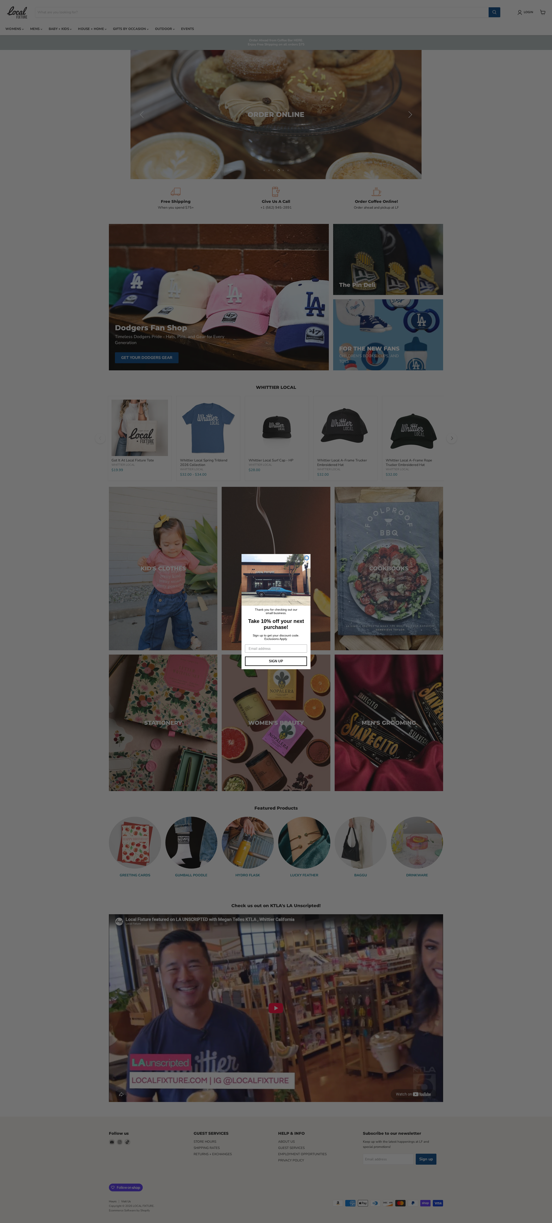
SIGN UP (276, 661)
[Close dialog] (306, 558)
